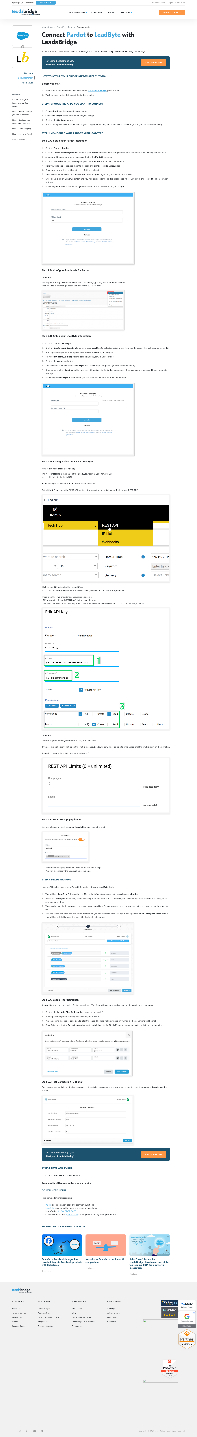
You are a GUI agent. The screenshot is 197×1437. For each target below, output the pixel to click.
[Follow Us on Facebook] (13, 1431)
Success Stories (18, 1326)
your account (72, 1214)
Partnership (76, 1326)
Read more (46, 1271)
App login (111, 1308)
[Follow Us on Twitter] (42, 1431)
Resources (125, 12)
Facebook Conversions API (49, 1317)
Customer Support (157, 2)
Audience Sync (44, 1313)
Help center (112, 1317)
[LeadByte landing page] (22, 57)
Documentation (25, 77)
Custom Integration (45, 1326)
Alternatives (27, 82)
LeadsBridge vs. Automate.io (84, 1321)
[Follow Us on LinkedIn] (27, 1431)
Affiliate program (114, 1313)
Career (15, 1321)
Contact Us (180, 2)
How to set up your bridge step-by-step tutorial (20, 102)
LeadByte (49, 1207)
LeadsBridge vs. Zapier (81, 1317)
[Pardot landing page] (22, 35)
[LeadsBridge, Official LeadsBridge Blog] (26, 12)
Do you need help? (20, 139)
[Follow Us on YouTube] (34, 1431)
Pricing (111, 12)
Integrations (96, 12)
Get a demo (77, 1308)
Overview (28, 73)
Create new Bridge (97, 90)
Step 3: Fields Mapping (21, 128)
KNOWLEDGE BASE (67, 1211)
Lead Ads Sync (44, 1308)
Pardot (48, 1204)
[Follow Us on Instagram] (20, 1431)
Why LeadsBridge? (77, 12)
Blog (74, 1313)
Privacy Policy (17, 1317)
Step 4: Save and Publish (22, 134)
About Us (16, 1308)
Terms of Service (19, 1313)
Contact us (111, 1321)
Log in (170, 2)
